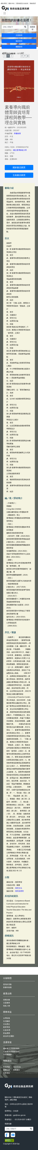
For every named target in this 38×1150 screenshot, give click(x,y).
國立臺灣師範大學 (20, 150)
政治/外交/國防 (8, 1036)
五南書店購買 (19, 175)
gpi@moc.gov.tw (19, 1115)
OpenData (17, 1067)
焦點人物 (6, 1006)
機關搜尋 (19, 47)
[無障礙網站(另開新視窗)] (9, 1140)
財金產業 (6, 1033)
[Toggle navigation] (5, 13)
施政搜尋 (19, 41)
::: (5, 1082)
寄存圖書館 (7, 1054)
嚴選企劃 (7, 993)
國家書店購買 (19, 167)
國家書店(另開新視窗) (11, 1048)
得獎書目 (16, 1070)
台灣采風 (6, 1018)
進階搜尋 (32, 28)
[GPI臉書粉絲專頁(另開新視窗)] (7, 1135)
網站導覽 (4, 3)
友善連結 (6, 1073)
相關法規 (6, 1070)
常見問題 (6, 1067)
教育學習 (6, 1027)
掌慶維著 (17, 133)
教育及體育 (19, 891)
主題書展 (6, 1003)
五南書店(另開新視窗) (11, 1051)
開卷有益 (7, 1012)
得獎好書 (6, 1000)
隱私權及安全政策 (22, 3)
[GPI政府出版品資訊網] (15, 8)
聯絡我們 (33, 3)
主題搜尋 (19, 35)
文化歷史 (6, 1024)
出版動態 (7, 978)
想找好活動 (7, 984)
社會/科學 (6, 1030)
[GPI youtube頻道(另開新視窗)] (13, 1135)
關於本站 (11, 3)
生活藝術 (6, 1021)
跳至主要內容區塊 (6, 1)
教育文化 (18, 888)
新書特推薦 (7, 987)
